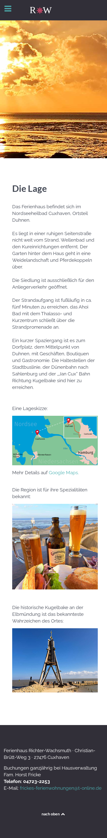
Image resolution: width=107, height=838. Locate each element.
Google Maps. (64, 472)
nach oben (51, 813)
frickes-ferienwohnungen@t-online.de (61, 788)
